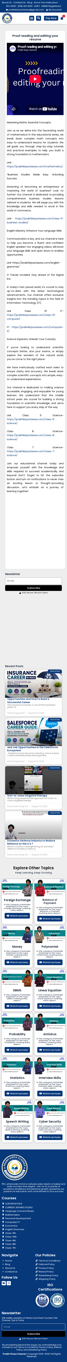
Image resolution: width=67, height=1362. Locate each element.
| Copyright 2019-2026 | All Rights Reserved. (32, 1355)
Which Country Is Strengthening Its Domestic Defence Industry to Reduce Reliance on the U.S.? (31, 840)
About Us (7, 2)
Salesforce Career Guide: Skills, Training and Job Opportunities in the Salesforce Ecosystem (32, 747)
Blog (29, 2)
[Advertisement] (33, 530)
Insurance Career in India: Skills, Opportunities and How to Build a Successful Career (28, 699)
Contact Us (19, 2)
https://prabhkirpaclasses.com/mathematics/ (35, 166)
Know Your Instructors (46, 2)
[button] (31, 18)
